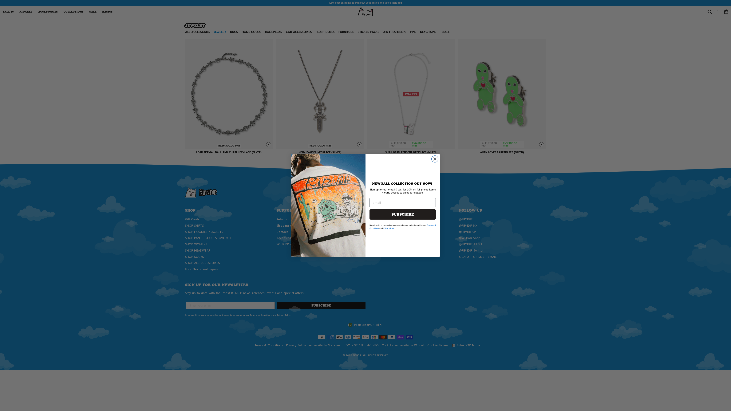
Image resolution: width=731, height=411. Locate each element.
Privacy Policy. (389, 228)
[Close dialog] (435, 159)
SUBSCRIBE (402, 214)
